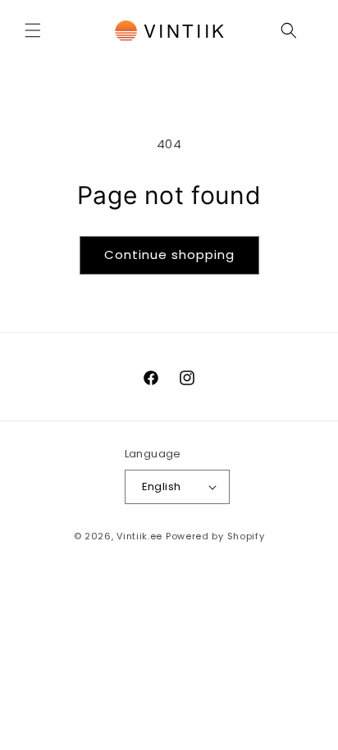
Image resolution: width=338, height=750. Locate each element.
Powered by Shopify (215, 536)
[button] (33, 30)
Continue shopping (169, 254)
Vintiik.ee (139, 536)
